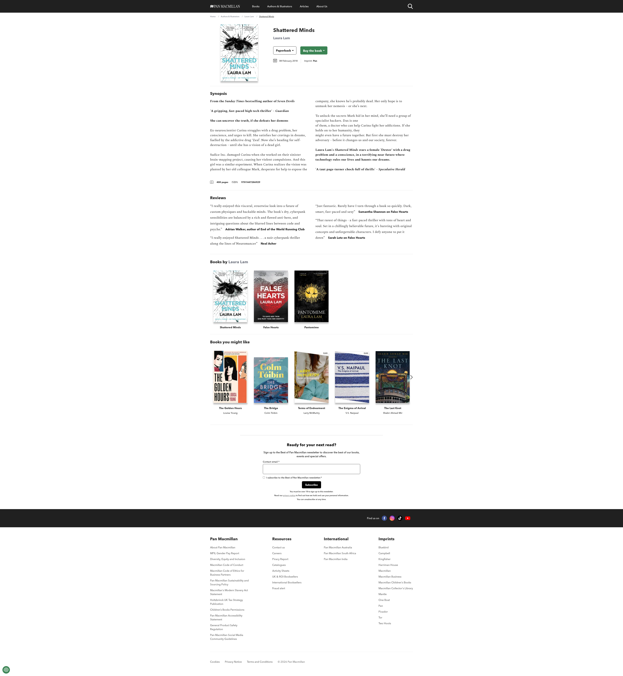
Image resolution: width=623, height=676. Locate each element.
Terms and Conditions (260, 661)
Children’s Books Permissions (227, 609)
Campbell (384, 553)
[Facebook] (384, 518)
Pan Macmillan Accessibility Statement (226, 617)
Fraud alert (278, 588)
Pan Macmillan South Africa (340, 553)
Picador (383, 611)
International (336, 539)
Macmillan (385, 570)
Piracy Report (280, 559)
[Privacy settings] (6, 670)
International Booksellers (286, 582)
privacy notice (289, 495)
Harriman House (388, 565)
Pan (381, 605)
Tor (380, 617)
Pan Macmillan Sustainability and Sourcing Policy (229, 582)
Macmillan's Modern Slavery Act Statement (229, 592)
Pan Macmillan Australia (338, 547)
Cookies (215, 661)
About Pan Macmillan (222, 547)
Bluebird (384, 547)
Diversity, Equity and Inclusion (227, 559)
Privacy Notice (233, 661)
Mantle (383, 594)
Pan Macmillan (224, 539)
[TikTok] (400, 518)
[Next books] (411, 377)
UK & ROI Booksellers (285, 576)
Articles (304, 6)
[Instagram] (392, 518)
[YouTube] (407, 518)
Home (213, 16)
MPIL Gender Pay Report (224, 553)
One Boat (384, 600)
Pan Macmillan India (336, 559)
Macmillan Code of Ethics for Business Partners (227, 572)
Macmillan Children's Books (395, 582)
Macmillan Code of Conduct (226, 565)
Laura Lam (249, 16)
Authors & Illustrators (279, 6)
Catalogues (279, 565)
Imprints (386, 539)
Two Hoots (385, 623)
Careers (276, 553)
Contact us (278, 547)
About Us (321, 6)
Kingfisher (385, 559)
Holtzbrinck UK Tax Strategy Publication (226, 601)
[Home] (225, 6)
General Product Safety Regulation (223, 627)
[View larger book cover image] (239, 52)
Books (255, 6)
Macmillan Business (390, 576)
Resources (281, 539)
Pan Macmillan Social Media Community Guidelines (226, 636)
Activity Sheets (280, 570)
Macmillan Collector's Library (396, 588)
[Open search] (410, 6)
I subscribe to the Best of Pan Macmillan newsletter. (294, 477)
